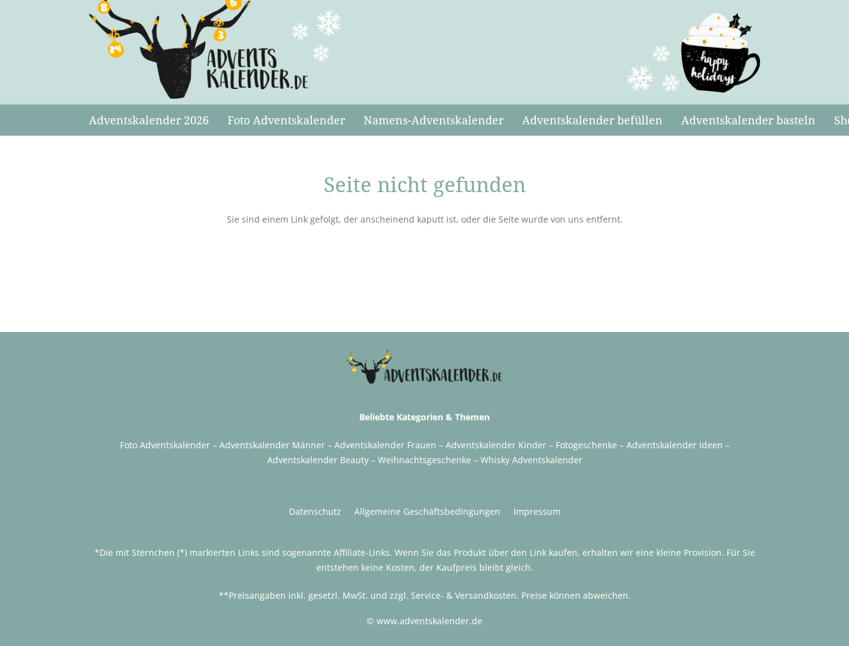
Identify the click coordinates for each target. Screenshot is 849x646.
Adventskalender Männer (272, 445)
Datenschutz (315, 511)
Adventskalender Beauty (318, 460)
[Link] (215, 49)
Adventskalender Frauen (385, 445)
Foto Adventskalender (165, 445)
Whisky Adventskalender (531, 460)
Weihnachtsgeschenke (424, 460)
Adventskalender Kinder (496, 445)
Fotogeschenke (586, 445)
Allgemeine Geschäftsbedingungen (427, 511)
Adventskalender (661, 445)
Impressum (537, 511)
